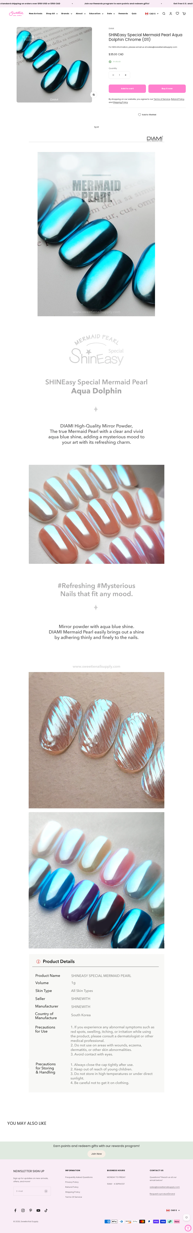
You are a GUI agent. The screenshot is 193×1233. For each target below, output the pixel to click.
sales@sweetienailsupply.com (165, 1187)
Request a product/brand (162, 1193)
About (79, 13)
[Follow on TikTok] (46, 1210)
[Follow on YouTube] (38, 1210)
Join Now (96, 1154)
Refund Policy (177, 99)
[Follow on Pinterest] (31, 1210)
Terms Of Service (73, 1197)
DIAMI (111, 28)
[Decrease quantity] (113, 75)
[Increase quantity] (125, 75)
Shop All (50, 13)
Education (94, 13)
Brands (65, 13)
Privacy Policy (72, 1182)
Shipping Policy (120, 102)
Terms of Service (162, 99)
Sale (109, 13)
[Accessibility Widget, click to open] (188, 1228)
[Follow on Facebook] (15, 1210)
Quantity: (113, 68)
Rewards (123, 13)
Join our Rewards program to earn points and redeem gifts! (96, 3)
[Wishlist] (177, 13)
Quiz (134, 13)
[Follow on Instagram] (23, 1210)
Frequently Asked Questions (79, 1177)
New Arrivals (35, 13)
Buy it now (167, 88)
